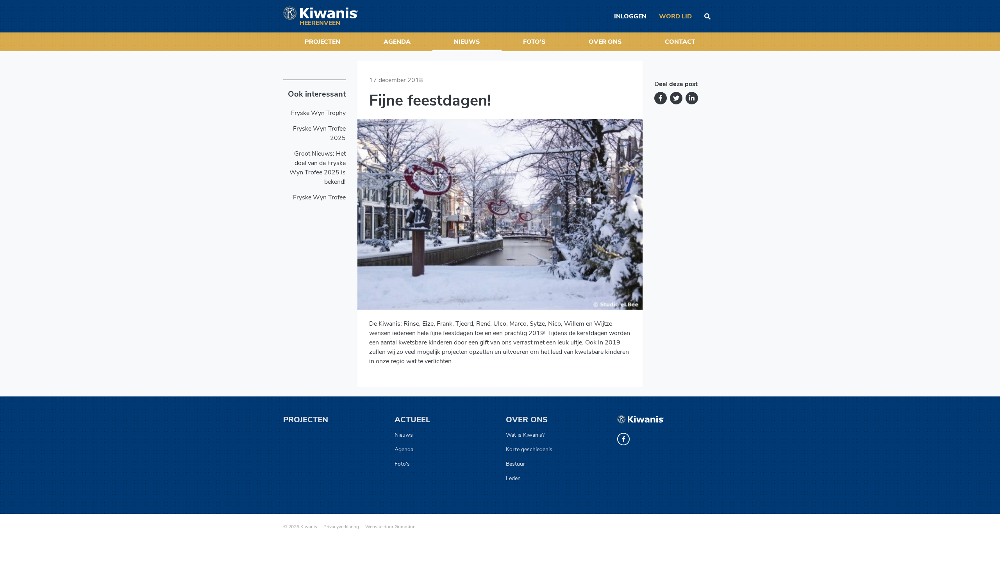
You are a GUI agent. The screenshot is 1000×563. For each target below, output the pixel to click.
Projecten (322, 42)
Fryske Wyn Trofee (319, 197)
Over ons (605, 42)
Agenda (397, 42)
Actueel (412, 419)
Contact (680, 42)
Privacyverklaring (341, 527)
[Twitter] (676, 98)
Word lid (675, 16)
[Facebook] (660, 98)
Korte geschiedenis (529, 449)
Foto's (534, 42)
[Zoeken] (707, 16)
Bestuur (515, 464)
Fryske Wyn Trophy (318, 113)
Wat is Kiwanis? (525, 435)
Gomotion (405, 527)
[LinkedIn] (692, 98)
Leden (513, 478)
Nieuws (467, 42)
